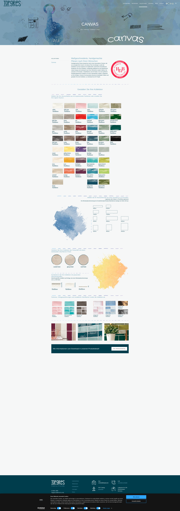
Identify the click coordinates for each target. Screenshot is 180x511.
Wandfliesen (92, 29)
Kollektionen (86, 29)
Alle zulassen (136, 497)
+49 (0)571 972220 (122, 482)
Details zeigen (106, 508)
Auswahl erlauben (136, 501)
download (100, 489)
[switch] (73, 508)
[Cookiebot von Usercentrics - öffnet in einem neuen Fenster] (41, 508)
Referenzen (75, 483)
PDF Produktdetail (119, 348)
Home (81, 29)
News (73, 492)
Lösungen (74, 489)
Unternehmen (75, 481)
